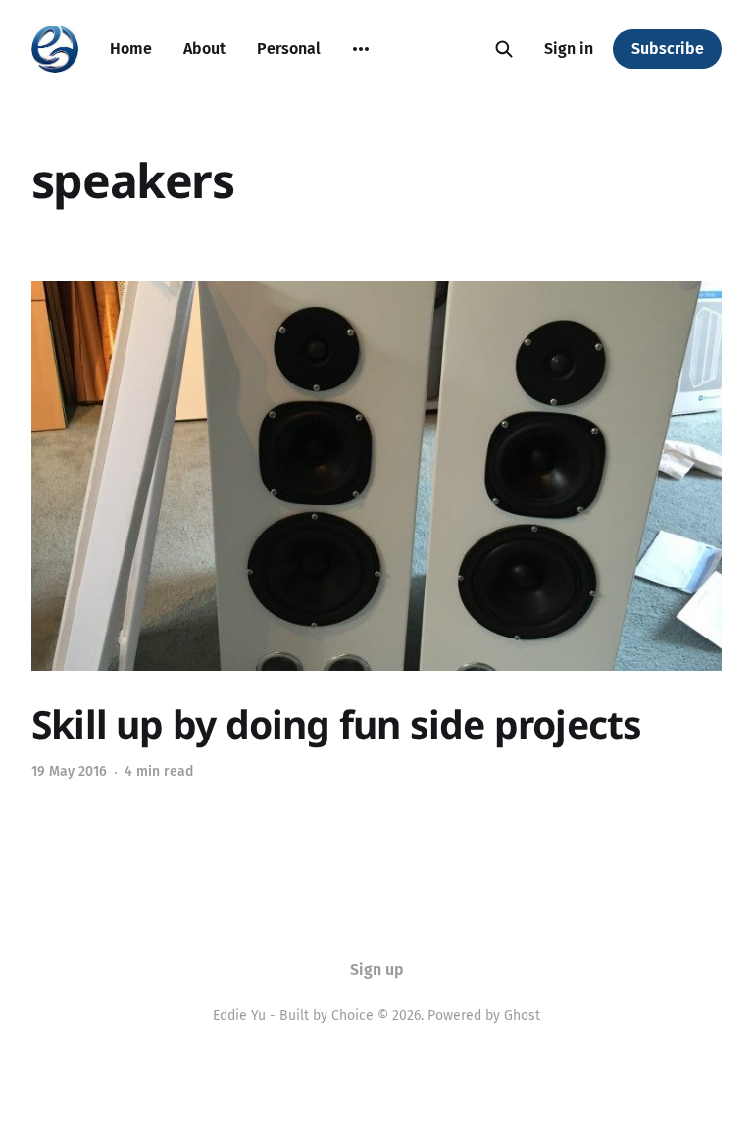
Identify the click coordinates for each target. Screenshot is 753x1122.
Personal (289, 48)
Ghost (522, 1015)
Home (131, 48)
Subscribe (667, 48)
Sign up (377, 969)
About (204, 48)
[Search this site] (504, 49)
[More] (361, 49)
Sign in (568, 48)
